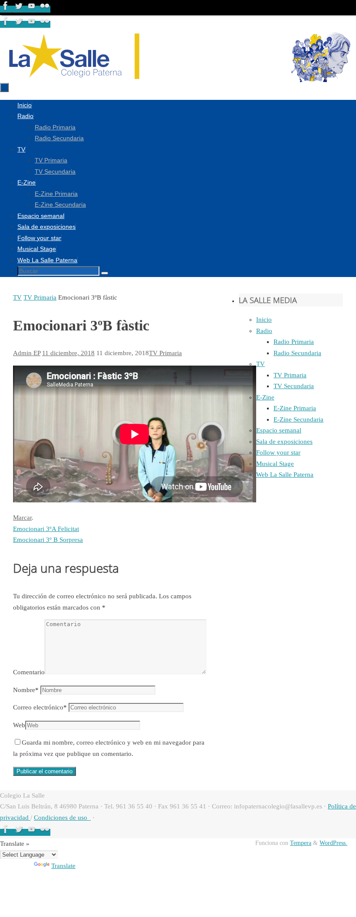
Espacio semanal (278, 430)
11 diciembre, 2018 (68, 353)
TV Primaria (39, 297)
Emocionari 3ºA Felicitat (46, 528)
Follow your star (278, 452)
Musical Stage (275, 463)
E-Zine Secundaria (298, 419)
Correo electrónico (40, 707)
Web (19, 725)
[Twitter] (19, 9)
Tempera (300, 843)
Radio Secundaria (297, 353)
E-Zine (265, 397)
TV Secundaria (294, 386)
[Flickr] (44, 9)
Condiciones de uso (62, 817)
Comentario (29, 672)
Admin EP (26, 353)
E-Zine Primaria (295, 408)
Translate (63, 865)
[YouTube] (32, 9)
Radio (264, 330)
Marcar (22, 517)
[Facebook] (6, 9)
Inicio (264, 319)
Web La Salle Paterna (284, 474)
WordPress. (333, 843)
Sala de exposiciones (284, 441)
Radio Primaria (294, 341)
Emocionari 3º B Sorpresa (48, 539)
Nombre (26, 689)
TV (17, 297)
